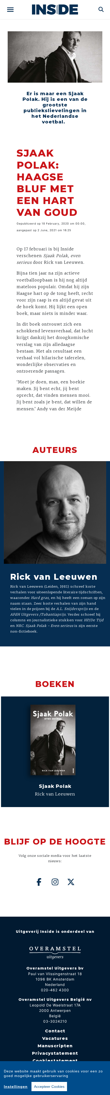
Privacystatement (55, 1053)
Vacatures (55, 1038)
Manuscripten (55, 1045)
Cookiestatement (55, 1060)
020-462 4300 (55, 990)
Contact (55, 1031)
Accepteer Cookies (49, 1086)
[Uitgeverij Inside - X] (71, 882)
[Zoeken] (101, 9)
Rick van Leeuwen (54, 577)
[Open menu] (10, 9)
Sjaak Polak (55, 786)
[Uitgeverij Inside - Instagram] (55, 882)
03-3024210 (55, 1021)
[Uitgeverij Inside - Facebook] (39, 882)
